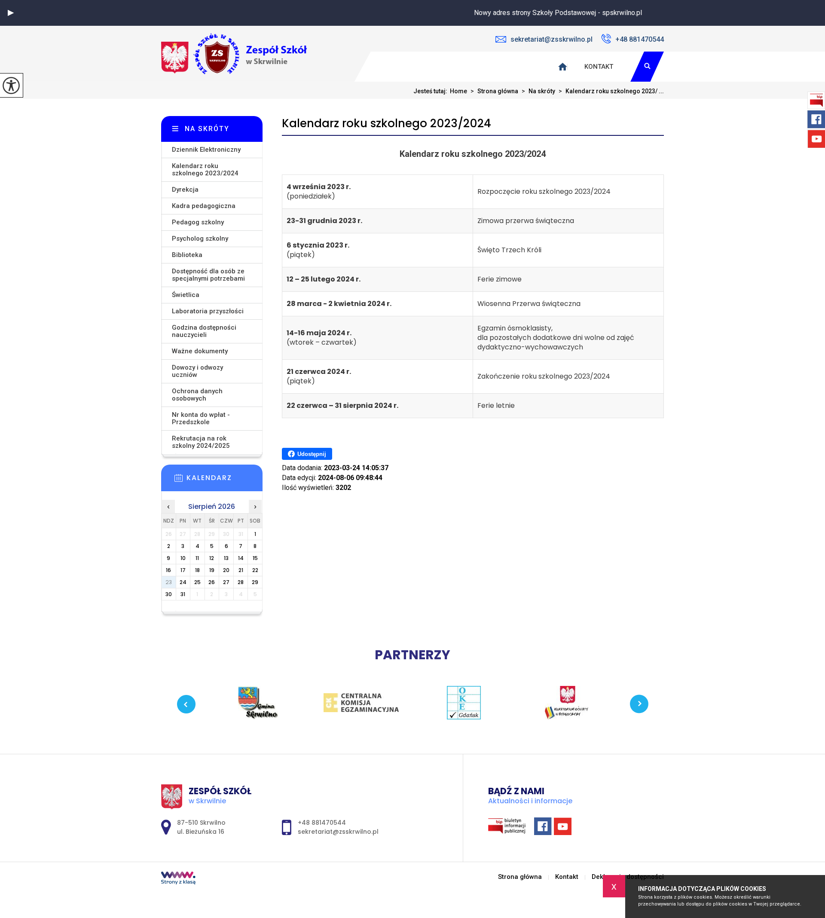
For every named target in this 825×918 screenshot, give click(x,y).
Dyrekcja (185, 189)
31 (182, 594)
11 (197, 558)
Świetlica (185, 295)
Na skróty (538, 91)
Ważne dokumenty (200, 351)
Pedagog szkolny (198, 222)
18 (197, 570)
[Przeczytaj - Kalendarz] (224, 480)
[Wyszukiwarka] (647, 67)
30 (168, 594)
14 (241, 558)
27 (226, 582)
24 (183, 582)
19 (211, 570)
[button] (10, 13)
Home (458, 91)
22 (255, 570)
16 (168, 570)
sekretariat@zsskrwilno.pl (551, 39)
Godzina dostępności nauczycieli (204, 331)
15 (255, 558)
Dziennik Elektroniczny (206, 149)
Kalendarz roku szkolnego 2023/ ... (611, 91)
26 (211, 582)
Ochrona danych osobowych (197, 394)
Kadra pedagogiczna (203, 206)
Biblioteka (187, 255)
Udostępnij (311, 454)
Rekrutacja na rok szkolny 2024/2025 (201, 442)
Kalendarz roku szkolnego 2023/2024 (386, 123)
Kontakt (598, 66)
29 (255, 582)
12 (211, 558)
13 (226, 558)
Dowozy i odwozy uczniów (197, 371)
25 (197, 582)
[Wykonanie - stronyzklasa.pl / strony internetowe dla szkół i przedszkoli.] (178, 879)
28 (241, 582)
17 (183, 570)
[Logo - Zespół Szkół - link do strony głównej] (234, 54)
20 (226, 570)
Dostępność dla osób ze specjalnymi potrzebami (208, 274)
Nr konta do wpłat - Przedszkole (201, 418)
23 (168, 582)
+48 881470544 (639, 39)
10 (183, 558)
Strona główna (494, 91)
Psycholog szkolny (200, 238)
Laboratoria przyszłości (208, 311)
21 (240, 570)
